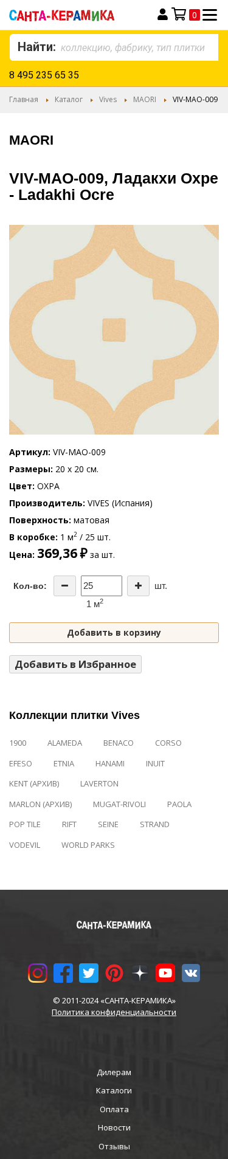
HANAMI (110, 763)
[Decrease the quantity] (65, 586)
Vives (108, 99)
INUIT (155, 763)
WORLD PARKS (88, 844)
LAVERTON (99, 783)
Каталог (69, 99)
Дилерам (114, 1072)
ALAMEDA (64, 742)
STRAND (155, 824)
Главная (23, 99)
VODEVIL (24, 844)
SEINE (108, 824)
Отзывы (114, 1146)
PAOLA (179, 804)
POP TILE (25, 824)
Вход (162, 14)
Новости (114, 1127)
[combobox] (114, 47)
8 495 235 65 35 (44, 75)
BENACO (118, 742)
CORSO (168, 742)
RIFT (69, 824)
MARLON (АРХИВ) (40, 804)
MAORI (144, 99)
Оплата (114, 1109)
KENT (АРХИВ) (34, 783)
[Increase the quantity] (138, 586)
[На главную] (74, 15)
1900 (17, 742)
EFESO (20, 763)
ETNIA (64, 763)
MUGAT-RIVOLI (119, 804)
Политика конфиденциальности (114, 1011)
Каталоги (114, 1090)
